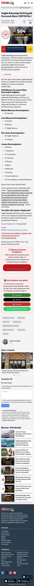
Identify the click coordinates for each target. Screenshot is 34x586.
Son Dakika (4, 531)
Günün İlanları (5, 535)
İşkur (2, 560)
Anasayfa (3, 7)
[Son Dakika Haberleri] (25, 3)
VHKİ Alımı (5, 333)
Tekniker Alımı (21, 329)
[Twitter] (6, 572)
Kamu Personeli (6, 552)
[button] (31, 360)
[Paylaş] (24, 22)
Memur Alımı (5, 564)
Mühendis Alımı (17, 321)
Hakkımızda (4, 544)
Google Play (18, 295)
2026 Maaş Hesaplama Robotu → (17, 269)
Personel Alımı (5, 565)
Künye (3, 538)
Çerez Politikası (6, 542)
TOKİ (18, 565)
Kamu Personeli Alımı (12, 7)
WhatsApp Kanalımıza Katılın (18, 309)
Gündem (3, 558)
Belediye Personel (22, 552)
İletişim (3, 536)
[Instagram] (10, 572)
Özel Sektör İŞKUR (22, 564)
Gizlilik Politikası (6, 540)
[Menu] (32, 3)
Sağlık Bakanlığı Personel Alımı (11, 325)
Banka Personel (6, 556)
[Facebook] (2, 572)
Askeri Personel (22, 554)
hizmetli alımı (6, 321)
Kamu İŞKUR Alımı (6, 562)
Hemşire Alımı (21, 317)
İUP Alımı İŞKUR (21, 560)
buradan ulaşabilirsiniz (8, 420)
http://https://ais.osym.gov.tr (17, 230)
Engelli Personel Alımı (8, 317)
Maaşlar (19, 562)
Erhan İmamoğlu (15, 341)
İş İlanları (19, 558)
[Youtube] (14, 572)
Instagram (18, 304)
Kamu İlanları (5, 533)
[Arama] (28, 3)
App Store (18, 299)
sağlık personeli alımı (8, 329)
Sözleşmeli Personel (7, 554)
